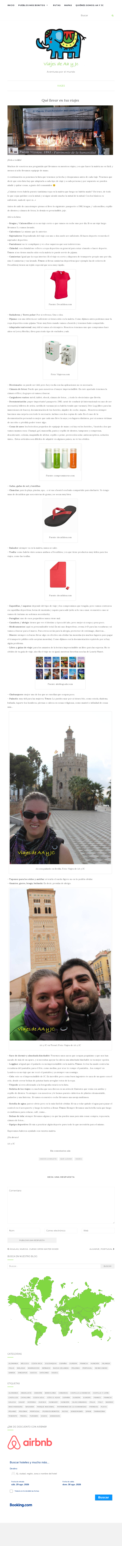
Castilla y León (101, 1393)
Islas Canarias (79, 1402)
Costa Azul (38, 1398)
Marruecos (33, 1368)
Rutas (57, 5)
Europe (87, 1398)
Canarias (63, 1393)
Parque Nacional (45, 1407)
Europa (73, 1363)
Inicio (11, 5)
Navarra (30, 1407)
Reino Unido (101, 1368)
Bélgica (25, 1363)
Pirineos (93, 1407)
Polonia (76, 1368)
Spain (88, 1411)
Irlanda (106, 1363)
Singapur (22, 1373)
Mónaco (46, 1368)
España (63, 1363)
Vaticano (44, 1373)
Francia (84, 1363)
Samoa (12, 1373)
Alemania (13, 1363)
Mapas (68, 5)
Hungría (95, 1363)
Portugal (87, 1368)
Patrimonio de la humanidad (71, 1407)
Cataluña (25, 1398)
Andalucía (26, 1393)
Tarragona (99, 1411)
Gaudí (22, 1402)
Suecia (33, 1373)
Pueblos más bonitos (31, 5)
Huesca (42, 1402)
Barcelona (50, 1393)
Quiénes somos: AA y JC (90, 5)
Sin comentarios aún (60, 1150)
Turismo (34, 1416)
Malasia (21, 1368)
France (97, 1398)
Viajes (61, 85)
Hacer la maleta (48, 1159)
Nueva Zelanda (61, 1368)
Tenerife (13, 1416)
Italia (11, 1368)
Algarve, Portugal (101, 1249)
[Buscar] (113, 15)
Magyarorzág (16, 1407)
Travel (23, 1416)
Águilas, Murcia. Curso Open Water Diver (34, 1249)
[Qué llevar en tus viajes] (60, 130)
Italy (100, 1402)
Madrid (109, 1402)
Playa (104, 1407)
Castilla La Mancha (80, 1393)
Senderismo (77, 1411)
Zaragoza (55, 1416)
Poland (12, 1411)
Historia (32, 1402)
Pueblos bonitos (51, 1411)
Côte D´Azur (53, 1398)
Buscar (107, 1266)
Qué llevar (66, 1159)
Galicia (12, 1402)
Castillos (13, 1398)
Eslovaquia (51, 1363)
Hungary (53, 1402)
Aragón (38, 1393)
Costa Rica (37, 1363)
